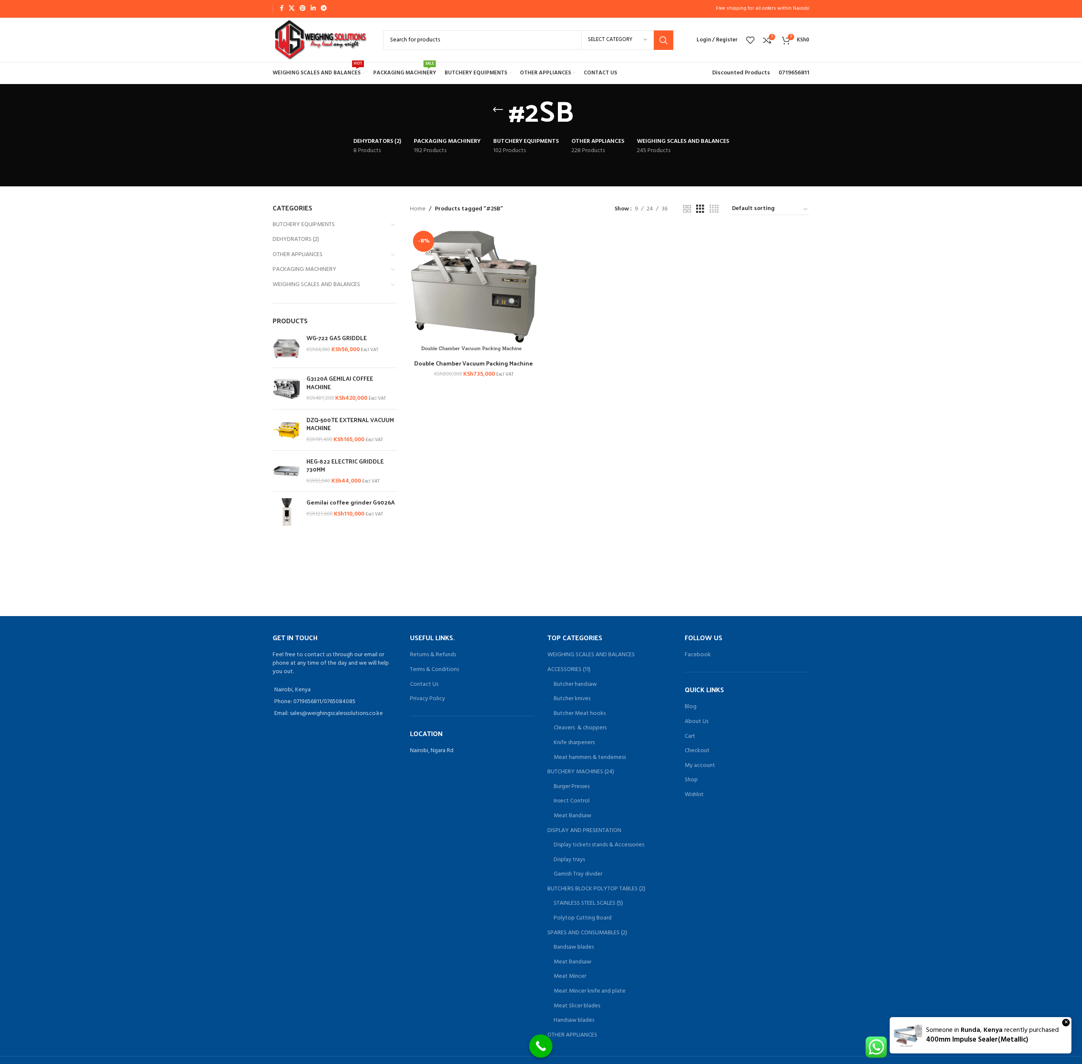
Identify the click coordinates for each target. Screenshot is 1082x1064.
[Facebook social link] (281, 9)
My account (700, 765)
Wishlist (694, 795)
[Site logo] (319, 40)
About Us (696, 722)
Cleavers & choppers (580, 728)
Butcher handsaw (575, 684)
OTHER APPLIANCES (297, 254)
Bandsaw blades (574, 947)
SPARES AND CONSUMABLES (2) (587, 933)
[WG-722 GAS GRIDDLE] (286, 347)
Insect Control (572, 801)
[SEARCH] (663, 40)
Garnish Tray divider (578, 874)
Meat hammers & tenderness (590, 757)
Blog (691, 707)
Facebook (698, 655)
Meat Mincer (570, 976)
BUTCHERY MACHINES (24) (580, 772)
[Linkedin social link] (313, 9)
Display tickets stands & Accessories (599, 845)
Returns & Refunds (433, 655)
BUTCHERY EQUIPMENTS (304, 224)
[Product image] (474, 291)
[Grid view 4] (714, 209)
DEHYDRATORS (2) (296, 239)
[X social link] (291, 9)
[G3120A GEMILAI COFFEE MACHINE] (286, 388)
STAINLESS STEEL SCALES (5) (588, 903)
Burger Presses (572, 787)
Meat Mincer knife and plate (590, 991)
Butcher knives (572, 699)
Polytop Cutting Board (583, 918)
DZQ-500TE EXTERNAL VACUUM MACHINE (350, 424)
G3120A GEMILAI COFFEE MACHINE (339, 382)
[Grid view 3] (700, 209)
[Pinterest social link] (302, 9)
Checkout (697, 751)
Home (418, 209)
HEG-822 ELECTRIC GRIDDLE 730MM (345, 465)
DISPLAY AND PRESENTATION (584, 831)
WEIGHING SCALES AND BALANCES (316, 284)
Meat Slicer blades (577, 1006)
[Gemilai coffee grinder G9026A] (286, 512)
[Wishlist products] (750, 40)
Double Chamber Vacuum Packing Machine (473, 363)
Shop (691, 780)
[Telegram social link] (323, 9)
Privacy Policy (427, 699)
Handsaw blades (574, 1020)
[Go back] (497, 109)
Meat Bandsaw (572, 816)
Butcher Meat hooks (580, 713)
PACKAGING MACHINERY (304, 269)
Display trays (569, 860)
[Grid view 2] (687, 209)
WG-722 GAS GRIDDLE (336, 338)
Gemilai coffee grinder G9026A (350, 502)
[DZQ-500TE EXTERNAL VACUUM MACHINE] (286, 430)
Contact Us (424, 684)
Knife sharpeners (574, 743)
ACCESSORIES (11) (568, 670)
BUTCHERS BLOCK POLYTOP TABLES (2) (596, 889)
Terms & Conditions (434, 669)
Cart (690, 736)
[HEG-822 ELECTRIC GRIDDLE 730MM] (286, 471)
